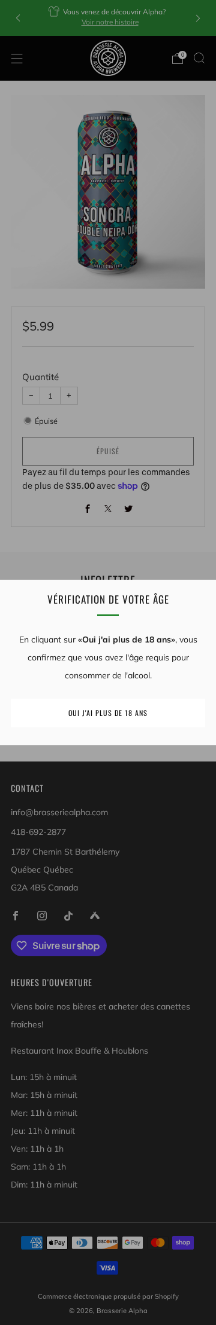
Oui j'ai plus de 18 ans (108, 713)
